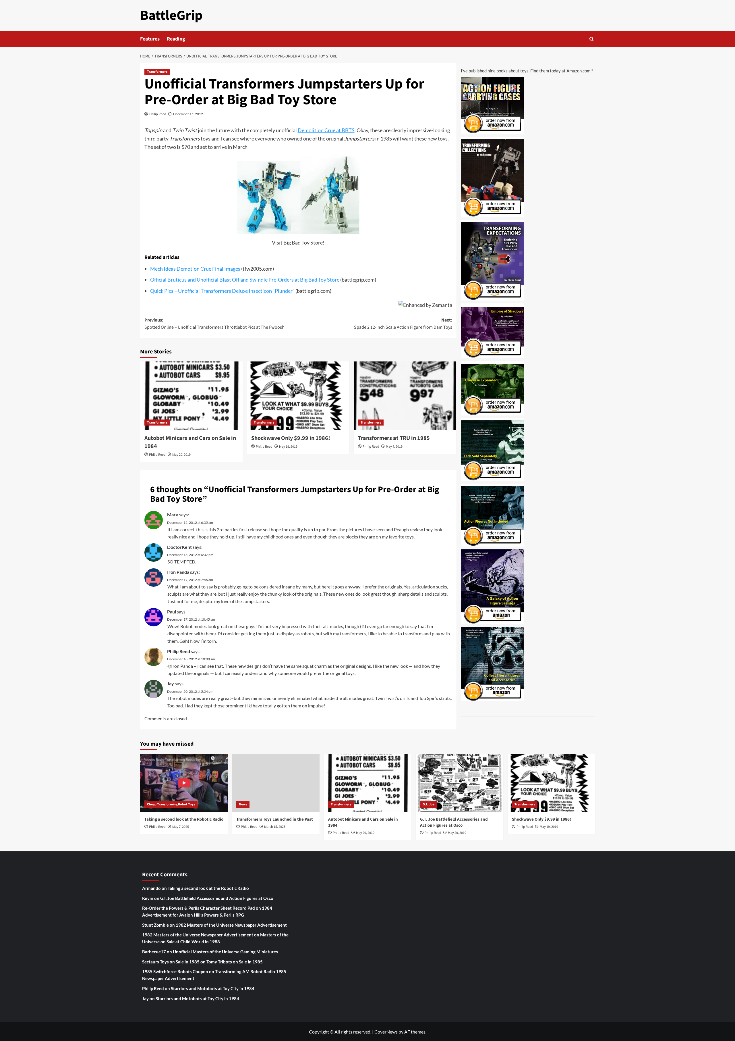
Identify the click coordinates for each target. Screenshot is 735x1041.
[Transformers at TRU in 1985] (405, 395)
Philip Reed (157, 114)
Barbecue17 (154, 951)
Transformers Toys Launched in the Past (274, 819)
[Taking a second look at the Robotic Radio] (184, 783)
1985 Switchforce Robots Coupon (175, 971)
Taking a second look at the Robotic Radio (183, 819)
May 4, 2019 (394, 446)
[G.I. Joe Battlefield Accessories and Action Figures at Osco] (459, 783)
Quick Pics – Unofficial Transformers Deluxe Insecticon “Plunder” (222, 291)
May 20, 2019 (181, 454)
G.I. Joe (428, 804)
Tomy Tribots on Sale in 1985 (234, 961)
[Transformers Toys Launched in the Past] (276, 783)
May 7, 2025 (180, 826)
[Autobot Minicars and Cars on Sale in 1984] (191, 395)
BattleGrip (171, 15)
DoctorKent (179, 547)
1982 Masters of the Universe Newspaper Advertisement (231, 925)
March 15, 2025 (274, 826)
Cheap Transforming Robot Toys (171, 804)
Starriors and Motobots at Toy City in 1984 (212, 988)
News (243, 804)
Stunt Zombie (155, 925)
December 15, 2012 (188, 114)
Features (150, 39)
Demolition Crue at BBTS (326, 130)
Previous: (214, 324)
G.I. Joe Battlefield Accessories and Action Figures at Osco (454, 822)
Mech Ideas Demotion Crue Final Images (195, 268)
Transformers (157, 71)
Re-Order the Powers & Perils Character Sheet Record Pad (198, 908)
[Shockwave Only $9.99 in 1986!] (298, 395)
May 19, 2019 (288, 446)
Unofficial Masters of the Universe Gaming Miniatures (225, 951)
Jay (170, 683)
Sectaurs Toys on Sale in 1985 (171, 961)
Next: (403, 324)
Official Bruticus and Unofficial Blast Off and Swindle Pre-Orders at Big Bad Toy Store (244, 279)
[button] (591, 39)
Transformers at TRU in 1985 (394, 438)
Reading (176, 39)
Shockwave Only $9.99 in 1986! (290, 438)
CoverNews (386, 1031)
